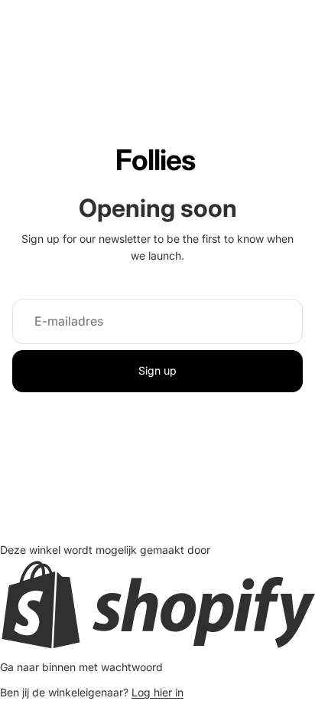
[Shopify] (157, 604)
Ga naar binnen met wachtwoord (81, 666)
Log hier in (157, 692)
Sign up (157, 370)
